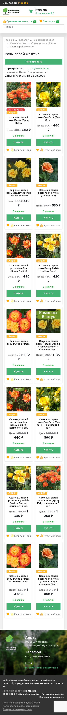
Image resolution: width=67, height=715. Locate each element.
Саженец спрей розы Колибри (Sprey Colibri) (18, 268)
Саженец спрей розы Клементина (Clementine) (48, 193)
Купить (18, 142)
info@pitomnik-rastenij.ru (41, 668)
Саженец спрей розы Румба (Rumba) (19, 342)
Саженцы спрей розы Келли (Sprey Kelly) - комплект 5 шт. (48, 502)
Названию (11, 72)
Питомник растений (14, 691)
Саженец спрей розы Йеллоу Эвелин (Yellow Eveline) (19, 193)
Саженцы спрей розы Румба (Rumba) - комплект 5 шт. (19, 579)
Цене (22, 72)
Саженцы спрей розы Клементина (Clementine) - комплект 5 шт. (48, 580)
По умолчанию (38, 69)
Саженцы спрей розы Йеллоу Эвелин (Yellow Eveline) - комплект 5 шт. (48, 345)
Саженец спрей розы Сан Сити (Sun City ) (48, 117)
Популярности (37, 72)
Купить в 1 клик (22, 150)
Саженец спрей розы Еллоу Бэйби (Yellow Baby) (48, 268)
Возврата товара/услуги (17, 709)
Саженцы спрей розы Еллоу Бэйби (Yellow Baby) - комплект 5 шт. (18, 502)
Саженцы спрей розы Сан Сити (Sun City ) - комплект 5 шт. (48, 424)
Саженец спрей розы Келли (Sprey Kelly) (19, 120)
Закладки (50, 21)
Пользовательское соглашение (21, 706)
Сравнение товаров (21, 21)
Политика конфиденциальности (21, 703)
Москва (23, 3)
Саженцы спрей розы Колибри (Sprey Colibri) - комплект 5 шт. (18, 424)
